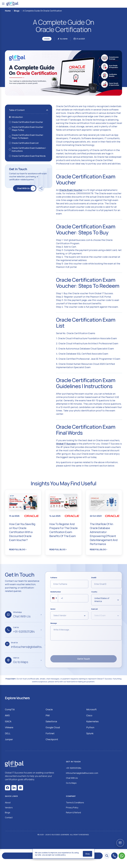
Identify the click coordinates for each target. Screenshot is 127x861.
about (8, 802)
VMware (9, 727)
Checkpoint (52, 739)
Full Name (53, 577)
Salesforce (51, 721)
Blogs (16, 10)
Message (53, 623)
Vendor (52, 609)
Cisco (89, 715)
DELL (7, 733)
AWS (7, 715)
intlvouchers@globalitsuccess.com (82, 773)
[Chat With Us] (122, 856)
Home (8, 10)
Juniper (9, 739)
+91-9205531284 (73, 768)
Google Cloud (53, 727)
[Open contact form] (120, 843)
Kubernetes (92, 721)
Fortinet (50, 733)
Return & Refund (73, 812)
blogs (7, 812)
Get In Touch (83, 658)
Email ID (93, 577)
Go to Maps (71, 783)
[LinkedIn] (14, 787)
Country (94, 592)
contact (9, 817)
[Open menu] (3, 4)
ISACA (8, 721)
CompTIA (10, 709)
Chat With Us (23, 188)
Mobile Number (55, 592)
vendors (9, 807)
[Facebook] (7, 787)
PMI (48, 715)
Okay (87, 853)
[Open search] (107, 856)
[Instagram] (20, 787)
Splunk (89, 733)
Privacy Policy (72, 807)
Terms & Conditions (75, 802)
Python (90, 727)
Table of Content (17, 110)
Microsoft (91, 709)
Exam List (94, 609)
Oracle (49, 709)
